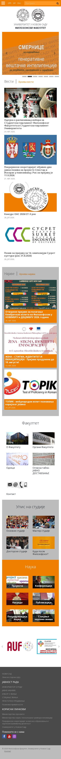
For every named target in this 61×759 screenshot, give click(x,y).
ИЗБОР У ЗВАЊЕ (9, 694)
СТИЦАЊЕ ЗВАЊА (10, 697)
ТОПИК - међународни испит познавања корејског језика (29, 403)
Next (58, 646)
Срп (9, 3)
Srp (14, 3)
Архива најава (27, 274)
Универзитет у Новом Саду (30, 24)
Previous (2, 646)
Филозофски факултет (30, 27)
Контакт (7, 751)
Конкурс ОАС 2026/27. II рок (20, 214)
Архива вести (25, 81)
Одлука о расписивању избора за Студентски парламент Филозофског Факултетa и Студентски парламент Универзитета (26, 124)
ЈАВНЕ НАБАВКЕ (9, 690)
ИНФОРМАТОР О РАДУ (12, 687)
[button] (6, 53)
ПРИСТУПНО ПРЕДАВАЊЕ (13, 701)
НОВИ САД (6, 673)
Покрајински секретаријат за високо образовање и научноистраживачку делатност (25, 722)
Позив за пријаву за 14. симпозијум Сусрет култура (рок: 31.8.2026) (29, 254)
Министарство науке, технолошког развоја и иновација (27, 717)
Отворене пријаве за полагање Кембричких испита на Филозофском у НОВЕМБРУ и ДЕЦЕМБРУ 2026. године (28, 314)
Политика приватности (12, 704)
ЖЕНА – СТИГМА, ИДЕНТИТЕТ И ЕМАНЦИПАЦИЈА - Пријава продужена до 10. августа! (29, 359)
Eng (19, 3)
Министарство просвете (13, 714)
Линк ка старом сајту (11, 677)
